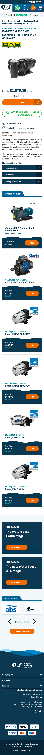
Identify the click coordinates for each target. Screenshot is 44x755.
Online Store (7, 21)
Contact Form (36, 697)
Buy (22, 102)
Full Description (11, 168)
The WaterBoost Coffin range (17, 533)
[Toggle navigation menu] (40, 8)
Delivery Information (13, 181)
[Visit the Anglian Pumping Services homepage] (6, 8)
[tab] (15, 622)
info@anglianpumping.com (29, 690)
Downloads (9, 174)
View (31, 243)
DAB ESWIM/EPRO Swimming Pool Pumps (20, 22)
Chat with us (37, 694)
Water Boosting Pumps (23, 21)
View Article (17, 547)
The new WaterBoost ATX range (21, 568)
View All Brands (22, 631)
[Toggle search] (25, 8)
